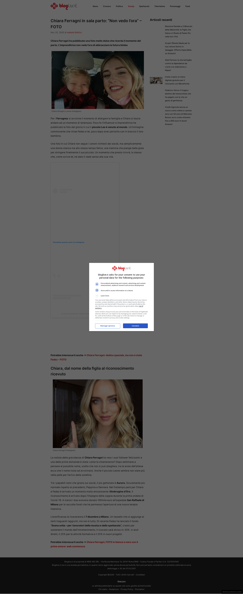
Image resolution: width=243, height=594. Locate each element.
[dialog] (121, 297)
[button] (121, 296)
